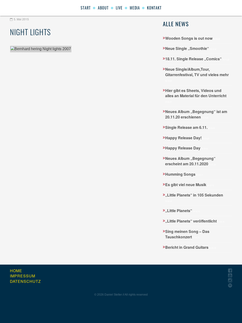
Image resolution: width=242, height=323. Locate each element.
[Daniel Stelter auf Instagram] (230, 280)
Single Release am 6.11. (190, 127)
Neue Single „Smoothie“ (190, 48)
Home (16, 270)
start (86, 8)
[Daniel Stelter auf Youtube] (230, 275)
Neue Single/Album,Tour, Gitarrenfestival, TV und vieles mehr (197, 74)
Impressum (22, 276)
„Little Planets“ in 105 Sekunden (194, 197)
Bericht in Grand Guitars (190, 247)
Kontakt (154, 8)
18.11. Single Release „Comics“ (197, 58)
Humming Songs (184, 174)
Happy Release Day (186, 148)
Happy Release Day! (187, 137)
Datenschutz (25, 281)
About (103, 8)
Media (135, 8)
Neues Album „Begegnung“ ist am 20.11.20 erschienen (196, 114)
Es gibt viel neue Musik (189, 184)
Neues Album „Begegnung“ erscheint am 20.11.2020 (190, 161)
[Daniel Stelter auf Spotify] (230, 285)
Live (119, 8)
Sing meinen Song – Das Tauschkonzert (187, 234)
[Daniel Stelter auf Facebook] (230, 270)
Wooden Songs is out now (192, 38)
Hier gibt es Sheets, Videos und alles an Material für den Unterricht (195, 95)
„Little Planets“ (182, 210)
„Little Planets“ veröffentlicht (194, 221)
